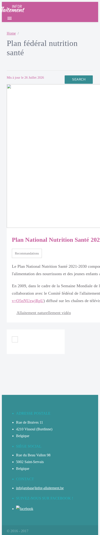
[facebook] (24, 509)
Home (11, 33)
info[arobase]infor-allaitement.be (40, 488)
